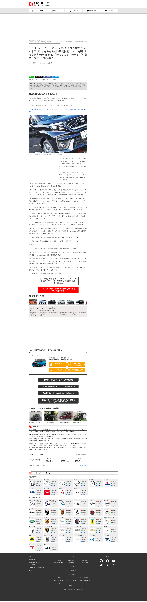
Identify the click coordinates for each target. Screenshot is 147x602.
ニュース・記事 (39, 11)
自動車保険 (71, 562)
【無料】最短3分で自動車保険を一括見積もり (58, 393)
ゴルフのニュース (84, 577)
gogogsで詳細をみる (82, 465)
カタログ (56, 11)
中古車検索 (74, 11)
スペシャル (110, 11)
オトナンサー (71, 583)
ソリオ (48, 79)
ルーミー (38, 79)
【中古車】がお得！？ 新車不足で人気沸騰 (58, 380)
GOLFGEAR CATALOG (84, 580)
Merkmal (84, 583)
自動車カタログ (72, 560)
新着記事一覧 (32, 559)
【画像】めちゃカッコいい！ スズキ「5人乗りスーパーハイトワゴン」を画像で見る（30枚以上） (58, 281)
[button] (31, 416)
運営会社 (31, 570)
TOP (30, 556)
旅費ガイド (71, 585)
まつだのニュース (71, 570)
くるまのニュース (58, 560)
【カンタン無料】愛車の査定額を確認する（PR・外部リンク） (58, 290)
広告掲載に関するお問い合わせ (36, 567)
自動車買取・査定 (58, 562)
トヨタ (34, 79)
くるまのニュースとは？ (35, 562)
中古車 (38, 485)
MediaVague (71, 574)
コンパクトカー (54, 79)
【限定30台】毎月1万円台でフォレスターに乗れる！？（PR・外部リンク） (58, 401)
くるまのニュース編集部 (44, 63)
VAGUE (72, 577)
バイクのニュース (58, 580)
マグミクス (59, 583)
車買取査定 (92, 11)
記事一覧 (39, 481)
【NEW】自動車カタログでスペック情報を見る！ (58, 386)
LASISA (59, 577)
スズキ (43, 79)
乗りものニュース (71, 580)
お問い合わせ (32, 564)
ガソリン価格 (84, 562)
